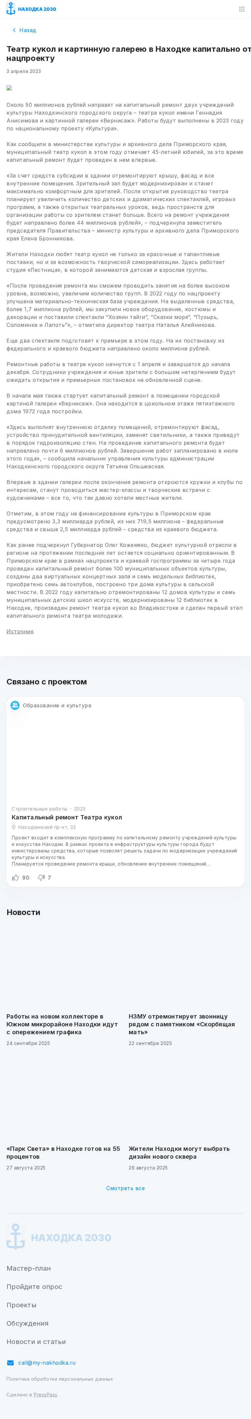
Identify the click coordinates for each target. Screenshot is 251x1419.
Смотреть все (125, 1188)
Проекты (21, 1305)
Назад (28, 30)
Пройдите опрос (34, 1287)
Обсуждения (27, 1323)
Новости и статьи (36, 1342)
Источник (20, 631)
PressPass (46, 1394)
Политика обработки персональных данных (60, 1379)
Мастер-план (29, 1268)
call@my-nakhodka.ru (47, 1362)
